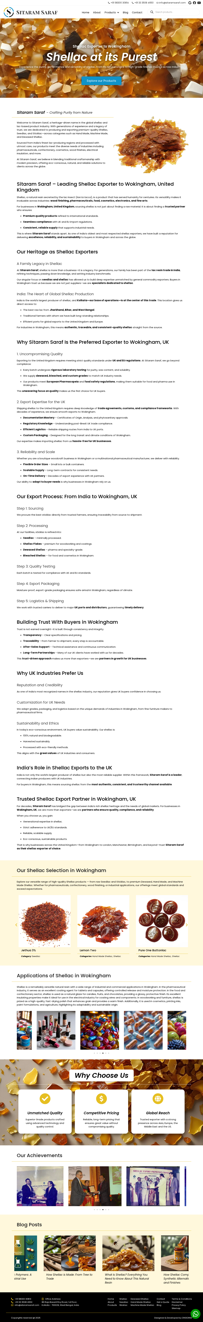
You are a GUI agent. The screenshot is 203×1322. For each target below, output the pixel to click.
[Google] (189, 2)
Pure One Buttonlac (92, 950)
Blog (125, 12)
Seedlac (151, 956)
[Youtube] (199, 2)
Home (85, 12)
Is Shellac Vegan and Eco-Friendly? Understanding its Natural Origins (160, 1277)
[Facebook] (194, 2)
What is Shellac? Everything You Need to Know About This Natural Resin (41, 1279)
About (97, 12)
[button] (16, 925)
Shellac (56, 956)
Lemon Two (27, 950)
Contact (137, 12)
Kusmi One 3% (147, 950)
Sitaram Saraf (37, 12)
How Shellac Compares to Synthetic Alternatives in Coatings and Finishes (100, 1279)
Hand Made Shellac (42, 956)
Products (110, 12)
